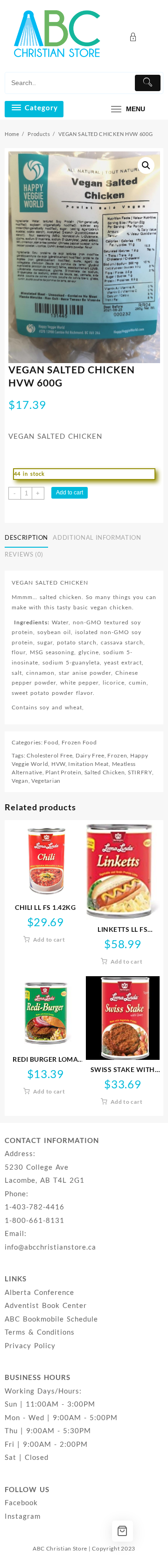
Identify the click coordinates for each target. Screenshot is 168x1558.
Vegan (20, 780)
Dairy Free (90, 755)
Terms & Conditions (40, 1332)
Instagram (23, 1516)
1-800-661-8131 (34, 1220)
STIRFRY (140, 772)
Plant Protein (63, 772)
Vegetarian (46, 780)
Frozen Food (79, 742)
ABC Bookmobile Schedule (51, 1319)
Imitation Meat (88, 763)
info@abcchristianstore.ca (50, 1247)
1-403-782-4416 (34, 1206)
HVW (58, 763)
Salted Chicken (104, 772)
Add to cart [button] (49, 939)
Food (51, 742)
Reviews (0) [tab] (24, 554)
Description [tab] (26, 537)
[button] (146, 165)
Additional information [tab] (97, 537)
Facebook (21, 1502)
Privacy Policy (30, 1345)
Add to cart (69, 492)
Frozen (117, 755)
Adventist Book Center (46, 1305)
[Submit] (148, 83)
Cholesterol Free (49, 755)
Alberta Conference (39, 1292)
